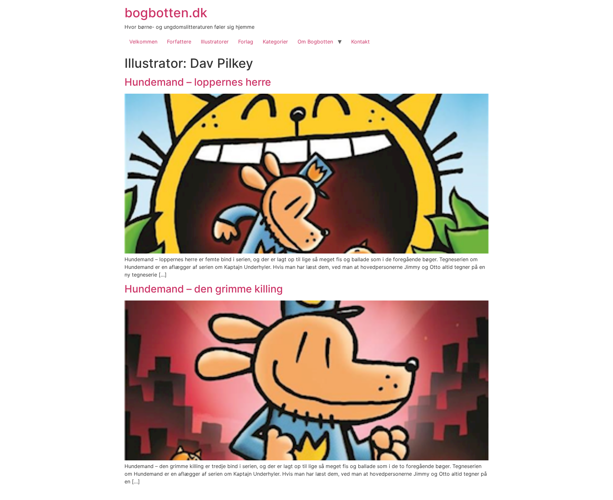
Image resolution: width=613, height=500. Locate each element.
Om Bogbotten (315, 41)
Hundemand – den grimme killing (204, 289)
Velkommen (143, 41)
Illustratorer (215, 41)
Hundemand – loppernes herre (198, 82)
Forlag (245, 41)
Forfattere (179, 41)
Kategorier (275, 41)
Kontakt (360, 41)
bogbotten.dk (166, 12)
